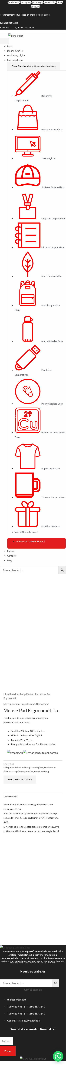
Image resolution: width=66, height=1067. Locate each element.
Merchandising (17, 694)
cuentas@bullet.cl (49, 831)
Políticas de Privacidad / (22, 962)
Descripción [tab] (10, 796)
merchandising (41, 771)
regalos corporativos (23, 771)
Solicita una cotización (20, 779)
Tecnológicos (28, 703)
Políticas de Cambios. (45, 962)
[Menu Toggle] (4, 41)
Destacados (32, 694)
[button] (58, 1056)
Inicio (6, 694)
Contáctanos (33, 989)
